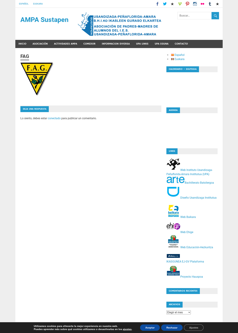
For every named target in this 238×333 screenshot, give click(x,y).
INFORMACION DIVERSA (116, 43)
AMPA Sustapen (44, 19)
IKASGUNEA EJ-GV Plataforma (185, 261)
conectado (54, 118)
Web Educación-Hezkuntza (196, 247)
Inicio (22, 43)
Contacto (181, 43)
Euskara (38, 3)
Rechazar (171, 327)
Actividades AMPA (65, 43)
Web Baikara (188, 217)
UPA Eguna (161, 43)
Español (24, 3)
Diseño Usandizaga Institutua (198, 197)
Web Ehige (186, 232)
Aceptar (150, 327)
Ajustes (193, 327)
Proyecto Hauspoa (191, 276)
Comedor (89, 43)
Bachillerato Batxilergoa (199, 182)
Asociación (40, 43)
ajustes (127, 329)
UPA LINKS (142, 43)
